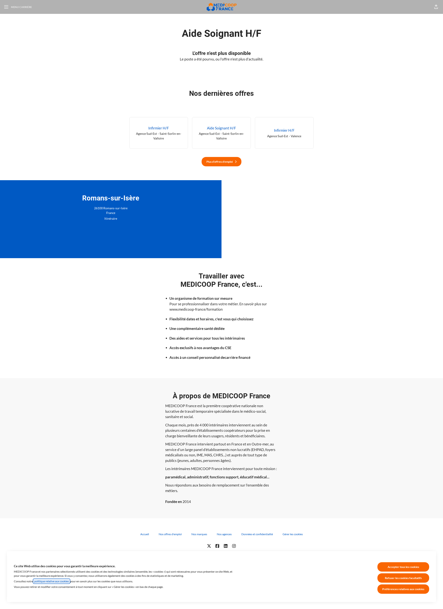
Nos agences (224, 534)
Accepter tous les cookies (403, 566)
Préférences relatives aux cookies (403, 589)
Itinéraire (110, 218)
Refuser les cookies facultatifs (403, 578)
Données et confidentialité (257, 534)
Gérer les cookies (293, 534)
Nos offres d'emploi (170, 534)
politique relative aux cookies (51, 581)
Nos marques (199, 534)
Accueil (144, 534)
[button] (436, 7)
